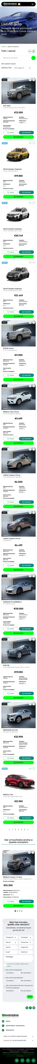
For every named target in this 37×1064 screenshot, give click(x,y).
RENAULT (6, 412)
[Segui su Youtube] (33, 1007)
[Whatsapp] (26, 132)
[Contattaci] (18, 137)
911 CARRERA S (16, 602)
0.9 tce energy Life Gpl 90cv (12, 413)
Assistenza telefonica (15, 1025)
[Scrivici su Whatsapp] (33, 1060)
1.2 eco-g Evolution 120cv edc (12, 796)
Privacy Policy (7, 1054)
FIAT (4, 106)
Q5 (8, 665)
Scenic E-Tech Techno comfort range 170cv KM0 (18, 879)
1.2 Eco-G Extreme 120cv (10, 171)
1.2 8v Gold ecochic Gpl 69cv (12, 477)
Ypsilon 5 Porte (14, 475)
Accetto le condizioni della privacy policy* (18, 965)
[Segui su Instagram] (27, 1007)
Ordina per (6, 68)
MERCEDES (7, 730)
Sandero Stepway (15, 169)
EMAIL (8, 1021)
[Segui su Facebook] (30, 1007)
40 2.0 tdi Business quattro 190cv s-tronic (16, 667)
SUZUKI (5, 348)
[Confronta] (30, 79)
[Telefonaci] (10, 132)
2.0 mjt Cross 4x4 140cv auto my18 (14, 107)
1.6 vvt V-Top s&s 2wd (10, 350)
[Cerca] (33, 58)
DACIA (5, 169)
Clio (11, 794)
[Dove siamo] (28, 1060)
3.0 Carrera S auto (9, 604)
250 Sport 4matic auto (10, 732)
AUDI (5, 665)
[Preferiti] (33, 79)
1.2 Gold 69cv (7, 540)
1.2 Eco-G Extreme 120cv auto (12, 230)
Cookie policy (17, 1054)
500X (8, 106)
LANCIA (6, 475)
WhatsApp (10, 1030)
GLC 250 (15, 730)
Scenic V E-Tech (16, 877)
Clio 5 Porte (14, 412)
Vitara (11, 348)
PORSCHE (6, 602)
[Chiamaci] (22, 1060)
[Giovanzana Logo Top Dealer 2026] (12, 4)
